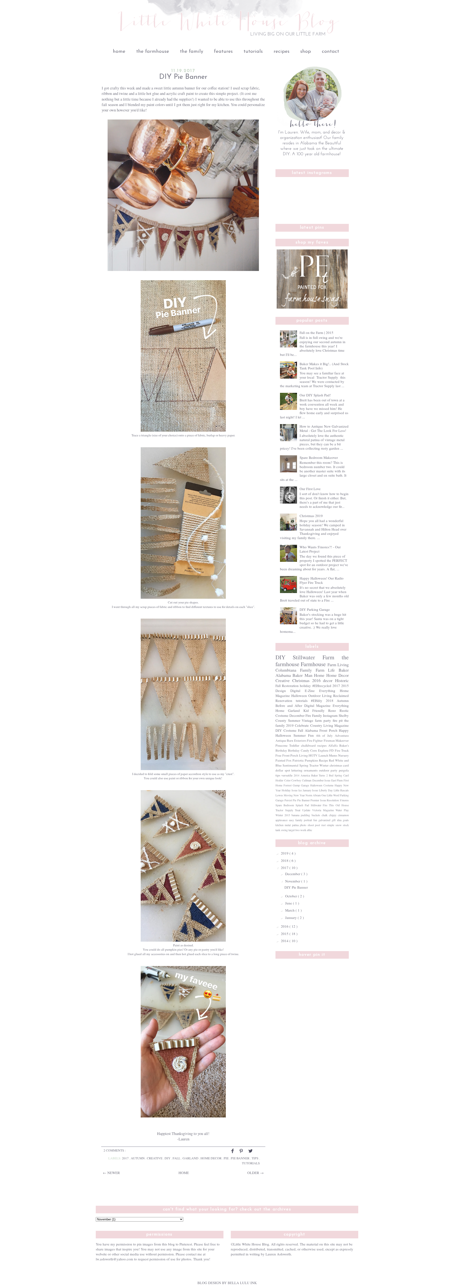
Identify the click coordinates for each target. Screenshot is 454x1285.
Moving (288, 795)
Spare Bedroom (284, 805)
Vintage (307, 720)
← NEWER (111, 1172)
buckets (316, 815)
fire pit (338, 720)
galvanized (324, 820)
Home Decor (211, 1158)
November (293, 881)
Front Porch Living (295, 755)
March (290, 910)
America (305, 775)
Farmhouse (313, 664)
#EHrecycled (321, 685)
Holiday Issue (289, 790)
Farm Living (338, 664)
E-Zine (310, 690)
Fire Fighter (315, 740)
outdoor (324, 770)
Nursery (343, 755)
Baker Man (302, 675)
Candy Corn (309, 750)
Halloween (299, 695)
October (291, 896)
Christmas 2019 (311, 515)
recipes (281, 51)
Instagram (330, 715)
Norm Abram (313, 795)
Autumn (138, 1158)
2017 (125, 1158)
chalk (324, 815)
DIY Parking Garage (315, 609)
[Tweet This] (250, 1153)
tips (255, 1158)
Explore (323, 750)
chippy (332, 815)
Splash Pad (302, 805)
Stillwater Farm (313, 657)
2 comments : (115, 1150)
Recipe (323, 760)
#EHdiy (316, 700)
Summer (294, 720)
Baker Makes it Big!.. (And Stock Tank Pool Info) (324, 365)
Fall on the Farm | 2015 (316, 332)
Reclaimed (341, 695)
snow (339, 825)
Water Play (342, 810)
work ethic (306, 830)
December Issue (321, 780)
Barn (290, 740)
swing (284, 830)
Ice (300, 790)
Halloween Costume (321, 785)
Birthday (294, 750)
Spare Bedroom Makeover (319, 457)
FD (331, 750)
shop (305, 51)
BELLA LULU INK (242, 1282)
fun (315, 820)
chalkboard (308, 745)
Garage (305, 785)
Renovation (283, 700)
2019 (290, 725)
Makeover (342, 740)
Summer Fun (303, 735)
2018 (329, 700)
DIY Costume (286, 730)
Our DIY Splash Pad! (315, 395)
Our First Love (310, 488)
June (289, 903)
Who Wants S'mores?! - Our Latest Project (320, 549)
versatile (286, 775)
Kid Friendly (314, 710)
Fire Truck (342, 750)
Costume (281, 715)
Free (278, 755)
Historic (342, 680)
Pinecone (281, 745)
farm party (323, 720)
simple (330, 825)
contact (330, 51)
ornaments (311, 770)
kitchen (279, 825)
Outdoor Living (320, 695)
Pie (226, 1158)
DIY (168, 1158)
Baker (344, 670)
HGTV (313, 755)
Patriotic (298, 760)
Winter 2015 (282, 815)
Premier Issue (318, 800)
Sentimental (290, 765)
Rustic (344, 710)
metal (288, 825)
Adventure (342, 735)
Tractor (314, 765)
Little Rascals (341, 790)
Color (287, 780)
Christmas (301, 680)
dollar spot (282, 770)
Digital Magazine (317, 705)
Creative (155, 1158)
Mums (333, 755)
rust (323, 825)
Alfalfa (333, 745)
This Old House (339, 805)
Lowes (279, 795)
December (297, 715)
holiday (305, 685)
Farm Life (325, 670)
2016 (316, 680)
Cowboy (296, 780)
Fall (177, 1158)
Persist (288, 800)
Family (306, 670)
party (334, 770)
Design (280, 690)
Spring (303, 765)
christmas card (339, 765)
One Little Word (330, 795)
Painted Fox (283, 760)
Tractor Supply (284, 810)
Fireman (329, 740)
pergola (344, 770)
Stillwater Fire (319, 805)
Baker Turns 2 (319, 775)
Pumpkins (311, 760)
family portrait (303, 820)
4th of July (324, 735)
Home (319, 675)
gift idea (336, 820)
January (291, 917)
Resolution (333, 800)
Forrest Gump (292, 785)
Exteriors (300, 740)
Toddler (294, 745)
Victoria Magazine (323, 810)
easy (291, 820)
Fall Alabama (308, 730)
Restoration (290, 685)
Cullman (306, 780)
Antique (280, 740)
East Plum (337, 780)
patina (295, 825)
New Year (299, 795)
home (119, 51)
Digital (295, 690)
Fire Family (314, 715)
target (291, 830)
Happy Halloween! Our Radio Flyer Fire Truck (322, 580)
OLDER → (255, 1172)
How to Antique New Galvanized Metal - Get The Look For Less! (324, 428)
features (223, 51)
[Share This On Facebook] (233, 1153)
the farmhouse (152, 51)
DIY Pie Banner (183, 77)
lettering (296, 770)
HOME (184, 1172)
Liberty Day (326, 790)
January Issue (310, 790)
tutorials (253, 51)
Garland (191, 1158)
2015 (345, 685)
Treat (297, 810)
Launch (323, 755)
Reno (332, 710)
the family (191, 51)
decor (327, 680)
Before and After (288, 705)
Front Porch (328, 730)
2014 (296, 775)
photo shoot (307, 825)
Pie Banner (240, 1158)
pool (317, 825)
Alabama (283, 675)
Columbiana (285, 670)
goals (346, 820)
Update (306, 810)
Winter (324, 765)
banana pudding (301, 815)
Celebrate (302, 725)
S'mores (344, 800)
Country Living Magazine (329, 725)
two (297, 830)
